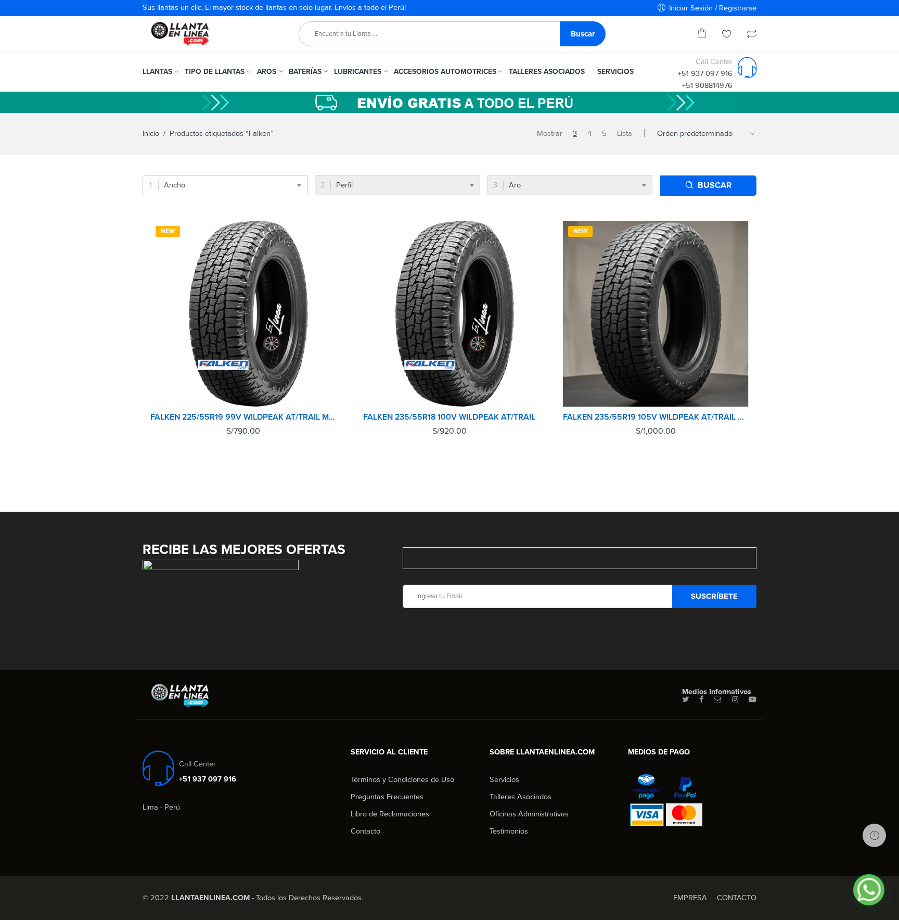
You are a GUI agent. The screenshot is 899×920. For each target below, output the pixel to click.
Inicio (151, 133)
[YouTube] (752, 700)
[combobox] (225, 185)
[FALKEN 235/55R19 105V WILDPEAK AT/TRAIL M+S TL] (656, 314)
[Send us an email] (718, 700)
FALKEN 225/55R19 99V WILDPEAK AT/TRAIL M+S (243, 417)
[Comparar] (751, 35)
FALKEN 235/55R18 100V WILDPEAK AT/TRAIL (449, 417)
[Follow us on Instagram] (735, 700)
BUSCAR (714, 185)
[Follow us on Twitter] (685, 700)
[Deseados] (726, 35)
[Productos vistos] (874, 835)
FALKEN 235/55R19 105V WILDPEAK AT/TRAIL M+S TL (656, 417)
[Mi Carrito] (702, 35)
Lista (624, 133)
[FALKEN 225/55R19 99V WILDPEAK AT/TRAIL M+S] (243, 314)
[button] (868, 889)
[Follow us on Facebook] (701, 700)
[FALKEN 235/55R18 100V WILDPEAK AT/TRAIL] (450, 314)
